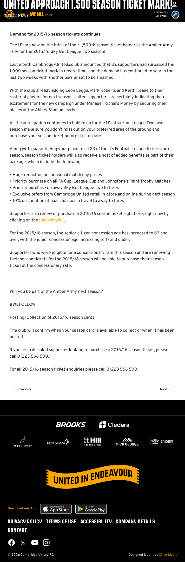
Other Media (168, 555)
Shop (22, 4)
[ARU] (23, 441)
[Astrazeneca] (58, 441)
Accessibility (96, 521)
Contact (17, 530)
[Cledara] (114, 424)
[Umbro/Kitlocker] (162, 441)
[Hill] (92, 441)
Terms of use (61, 521)
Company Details (135, 521)
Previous (24, 389)
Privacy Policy (25, 521)
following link (52, 220)
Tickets (8, 4)
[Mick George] (127, 441)
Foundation (39, 4)
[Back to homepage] (9, 10)
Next (164, 389)
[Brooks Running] (71, 424)
